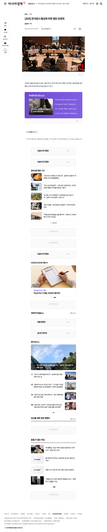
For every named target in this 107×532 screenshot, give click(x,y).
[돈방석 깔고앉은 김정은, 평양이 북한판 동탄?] (37, 453)
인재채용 (22, 514)
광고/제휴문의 (14, 514)
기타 (30, 14)
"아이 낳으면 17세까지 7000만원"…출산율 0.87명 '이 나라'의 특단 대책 (66, 104)
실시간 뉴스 (31, 3)
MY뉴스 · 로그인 (88, 4)
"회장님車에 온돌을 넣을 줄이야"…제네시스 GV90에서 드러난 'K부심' (60, 216)
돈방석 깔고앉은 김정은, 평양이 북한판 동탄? (60, 449)
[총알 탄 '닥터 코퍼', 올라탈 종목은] (37, 463)
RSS (49, 514)
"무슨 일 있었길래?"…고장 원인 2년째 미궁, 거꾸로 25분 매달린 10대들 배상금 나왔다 (60, 187)
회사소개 (6, 514)
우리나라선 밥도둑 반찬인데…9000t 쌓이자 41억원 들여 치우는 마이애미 (66, 100)
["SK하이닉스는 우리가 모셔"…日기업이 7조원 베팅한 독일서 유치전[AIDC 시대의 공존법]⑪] (70, 389)
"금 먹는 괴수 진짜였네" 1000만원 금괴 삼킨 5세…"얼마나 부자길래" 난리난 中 (66, 113)
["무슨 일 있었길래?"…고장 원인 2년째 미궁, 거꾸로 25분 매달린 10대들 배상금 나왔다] (36, 190)
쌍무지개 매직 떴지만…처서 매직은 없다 (59, 480)
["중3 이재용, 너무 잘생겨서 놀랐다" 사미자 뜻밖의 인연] (36, 209)
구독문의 (37, 514)
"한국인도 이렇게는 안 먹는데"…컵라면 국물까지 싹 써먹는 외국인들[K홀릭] (60, 177)
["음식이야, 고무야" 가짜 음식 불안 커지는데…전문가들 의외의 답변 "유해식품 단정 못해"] (70, 409)
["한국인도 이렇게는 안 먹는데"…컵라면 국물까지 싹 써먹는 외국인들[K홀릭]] (36, 180)
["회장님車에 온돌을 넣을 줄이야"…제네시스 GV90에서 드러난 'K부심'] (36, 219)
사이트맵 (79, 514)
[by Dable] (72, 419)
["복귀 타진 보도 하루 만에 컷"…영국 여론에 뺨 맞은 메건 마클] (70, 399)
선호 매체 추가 (46, 29)
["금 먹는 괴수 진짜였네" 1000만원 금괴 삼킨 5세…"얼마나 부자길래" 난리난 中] (36, 199)
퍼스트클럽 (30, 514)
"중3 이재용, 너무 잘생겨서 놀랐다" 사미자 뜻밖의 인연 (59, 206)
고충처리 (72, 514)
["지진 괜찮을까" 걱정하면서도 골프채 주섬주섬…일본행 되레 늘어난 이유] (37, 473)
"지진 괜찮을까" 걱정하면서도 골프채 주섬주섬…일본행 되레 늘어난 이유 (60, 470)
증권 (26, 14)
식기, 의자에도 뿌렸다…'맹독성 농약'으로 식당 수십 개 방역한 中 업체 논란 (66, 109)
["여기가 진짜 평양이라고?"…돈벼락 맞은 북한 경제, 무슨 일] (70, 379)
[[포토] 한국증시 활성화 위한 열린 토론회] (53, 54)
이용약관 (66, 514)
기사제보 (43, 514)
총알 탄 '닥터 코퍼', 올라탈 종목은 (56, 459)
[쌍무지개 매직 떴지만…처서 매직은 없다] (37, 484)
